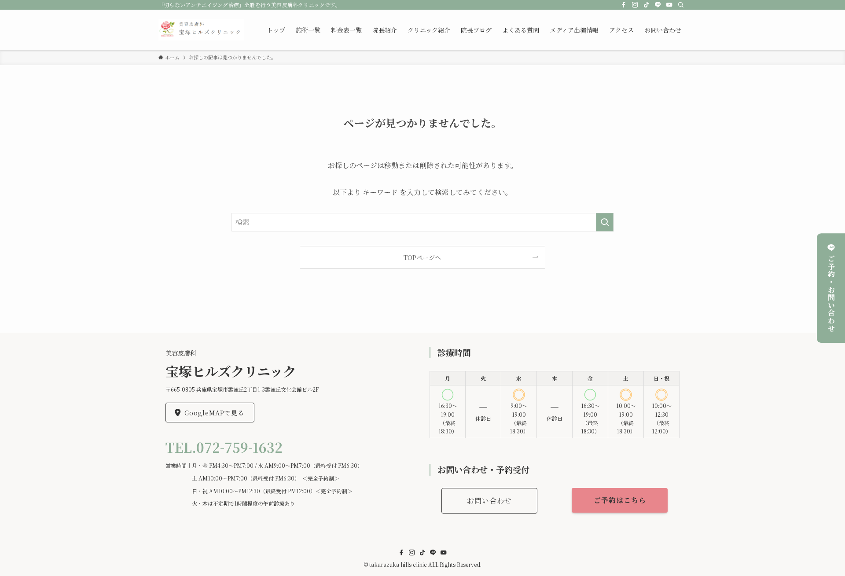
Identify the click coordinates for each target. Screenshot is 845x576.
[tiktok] (646, 5)
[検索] (681, 5)
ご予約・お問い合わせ (831, 293)
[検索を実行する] (605, 222)
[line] (658, 5)
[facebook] (623, 5)
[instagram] (635, 5)
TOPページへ (422, 257)
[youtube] (669, 5)
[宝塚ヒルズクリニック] (201, 30)
